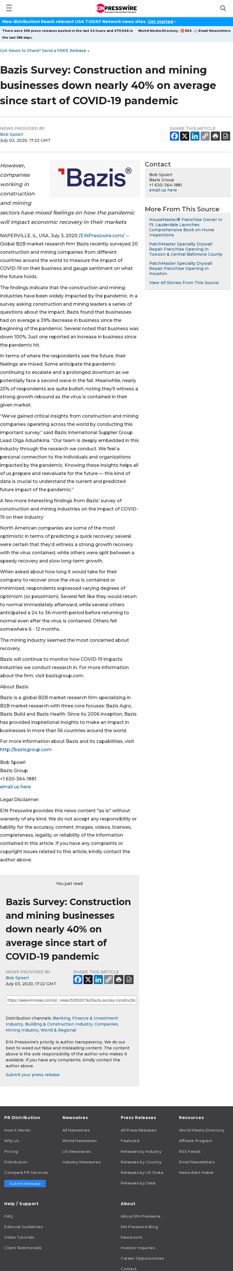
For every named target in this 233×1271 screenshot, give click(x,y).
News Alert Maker (196, 1172)
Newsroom (131, 1237)
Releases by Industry (141, 1151)
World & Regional (58, 1030)
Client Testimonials (22, 1247)
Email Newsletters (215, 31)
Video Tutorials (19, 1237)
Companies (106, 1024)
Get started (160, 21)
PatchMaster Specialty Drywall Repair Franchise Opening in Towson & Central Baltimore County (185, 249)
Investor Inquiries (138, 1247)
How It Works (17, 1130)
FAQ (8, 1216)
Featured (130, 1140)
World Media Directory (158, 31)
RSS (188, 31)
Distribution (16, 1162)
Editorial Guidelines (23, 1226)
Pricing (11, 1151)
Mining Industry (22, 1030)
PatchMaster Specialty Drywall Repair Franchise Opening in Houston (180, 268)
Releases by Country (141, 1162)
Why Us (11, 1140)
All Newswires (76, 1130)
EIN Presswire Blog (139, 1226)
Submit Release (25, 1183)
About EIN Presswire (141, 1216)
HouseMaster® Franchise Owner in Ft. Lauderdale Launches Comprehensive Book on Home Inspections (185, 227)
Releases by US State (142, 1172)
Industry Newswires (82, 1162)
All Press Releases (138, 1130)
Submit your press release (33, 1074)
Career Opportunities (142, 1258)
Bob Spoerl (11, 134)
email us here (15, 786)
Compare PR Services (26, 1172)
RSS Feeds (190, 1151)
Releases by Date (138, 1183)
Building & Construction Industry (59, 1024)
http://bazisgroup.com (26, 749)
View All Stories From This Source (184, 282)
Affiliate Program (196, 1140)
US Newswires (77, 1151)
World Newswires (80, 1140)
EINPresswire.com (101, 235)
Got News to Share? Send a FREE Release (45, 50)
